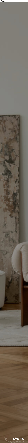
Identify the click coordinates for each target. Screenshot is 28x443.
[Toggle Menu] (26, 1)
